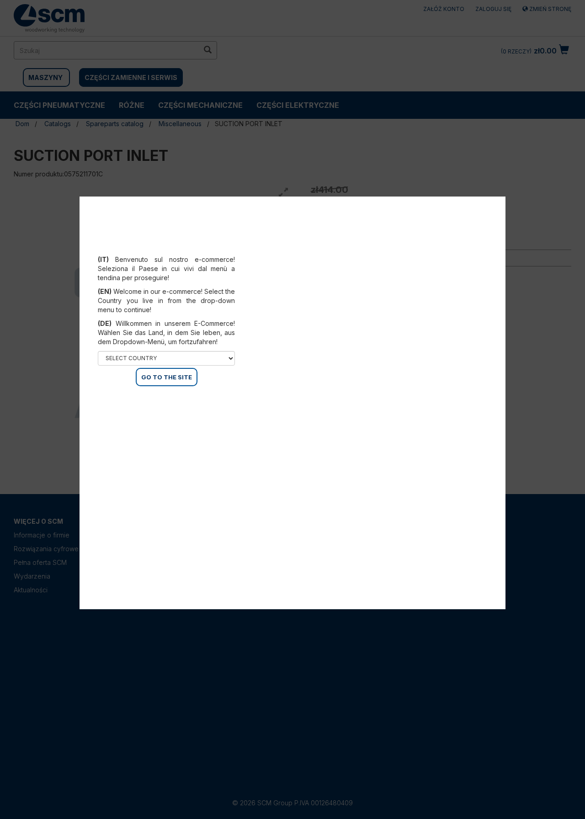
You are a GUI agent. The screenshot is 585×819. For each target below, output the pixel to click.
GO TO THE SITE (166, 377)
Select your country (172, 248)
